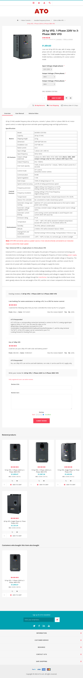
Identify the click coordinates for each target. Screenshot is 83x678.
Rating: (41, 412)
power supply (72, 255)
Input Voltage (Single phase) (52, 66)
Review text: (15, 393)
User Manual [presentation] (19, 113)
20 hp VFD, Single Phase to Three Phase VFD (15, 522)
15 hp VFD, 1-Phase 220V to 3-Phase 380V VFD (41, 471)
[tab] (7, 113)
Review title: (15, 384)
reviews (59, 39)
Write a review (68, 39)
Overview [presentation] (7, 113)
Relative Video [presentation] (33, 113)
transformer (43, 277)
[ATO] (18, 20)
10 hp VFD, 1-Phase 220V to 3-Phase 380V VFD (15, 471)
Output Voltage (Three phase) (53, 73)
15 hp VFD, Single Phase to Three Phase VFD (68, 471)
